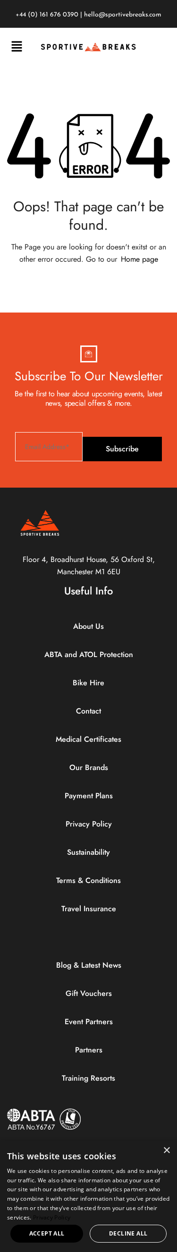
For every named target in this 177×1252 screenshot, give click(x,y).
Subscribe (122, 448)
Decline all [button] (128, 1233)
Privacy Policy (51, 1217)
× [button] (166, 1150)
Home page (139, 259)
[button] (16, 47)
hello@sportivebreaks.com (122, 14)
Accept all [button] (47, 1233)
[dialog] (88, 1196)
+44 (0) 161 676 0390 (47, 14)
